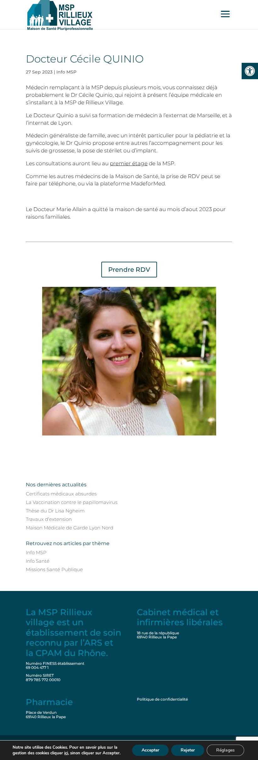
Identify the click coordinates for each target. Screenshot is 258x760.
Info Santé (37, 561)
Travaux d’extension (49, 519)
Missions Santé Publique (54, 569)
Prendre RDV (129, 269)
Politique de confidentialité (162, 699)
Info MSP (66, 72)
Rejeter (188, 750)
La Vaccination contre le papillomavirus (71, 502)
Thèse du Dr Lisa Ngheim (55, 511)
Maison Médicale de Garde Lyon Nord (69, 528)
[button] (250, 71)
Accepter (150, 750)
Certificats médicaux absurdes (61, 494)
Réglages (225, 750)
